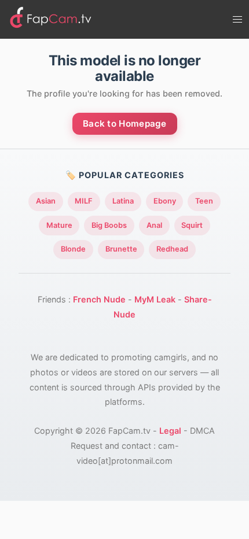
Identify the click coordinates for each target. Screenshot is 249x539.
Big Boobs (109, 225)
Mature (59, 225)
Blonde (73, 249)
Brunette (121, 249)
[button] (237, 19)
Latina (123, 201)
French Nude (99, 299)
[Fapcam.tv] (51, 19)
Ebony (164, 201)
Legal (170, 430)
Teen (204, 201)
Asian (46, 201)
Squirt (192, 225)
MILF (84, 201)
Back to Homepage (125, 123)
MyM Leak (154, 299)
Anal (154, 225)
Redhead (172, 249)
